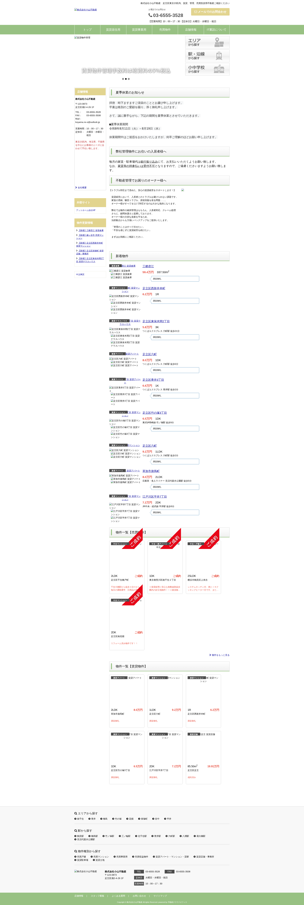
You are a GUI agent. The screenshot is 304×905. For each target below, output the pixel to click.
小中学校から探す (207, 69)
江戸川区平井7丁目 (154, 496)
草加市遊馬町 (151, 471)
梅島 (105, 818)
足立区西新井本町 (153, 288)
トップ (87, 29)
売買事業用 (121, 856)
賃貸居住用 (113, 29)
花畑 (131, 818)
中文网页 (80, 274)
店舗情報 (190, 29)
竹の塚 (118, 818)
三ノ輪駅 (126, 836)
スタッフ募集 (97, 896)
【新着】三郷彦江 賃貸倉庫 (91, 230)
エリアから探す (207, 42)
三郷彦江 (148, 266)
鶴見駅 (80, 836)
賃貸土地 (100, 860)
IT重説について (216, 29)
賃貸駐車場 (82, 860)
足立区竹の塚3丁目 (154, 412)
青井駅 (157, 836)
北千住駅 (142, 836)
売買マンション (101, 856)
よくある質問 (118, 896)
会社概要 (82, 187)
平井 (169, 818)
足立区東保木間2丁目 (156, 321)
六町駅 (171, 836)
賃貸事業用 (139, 29)
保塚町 (144, 818)
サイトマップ (160, 896)
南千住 (80, 818)
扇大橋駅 (200, 836)
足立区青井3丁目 (153, 379)
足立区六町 (149, 354)
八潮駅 (185, 836)
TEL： (78, 112)
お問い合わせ (139, 896)
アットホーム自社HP (85, 210)
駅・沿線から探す (207, 55)
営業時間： (80, 128)
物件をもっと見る (221, 655)
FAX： (78, 115)
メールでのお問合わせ (212, 11)
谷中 (157, 818)
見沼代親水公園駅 (86, 839)
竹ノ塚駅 (109, 836)
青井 (93, 818)
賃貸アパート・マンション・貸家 (172, 856)
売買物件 (165, 29)
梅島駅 (94, 836)
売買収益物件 (141, 856)
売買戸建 (81, 856)
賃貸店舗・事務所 (205, 856)
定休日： (79, 132)
